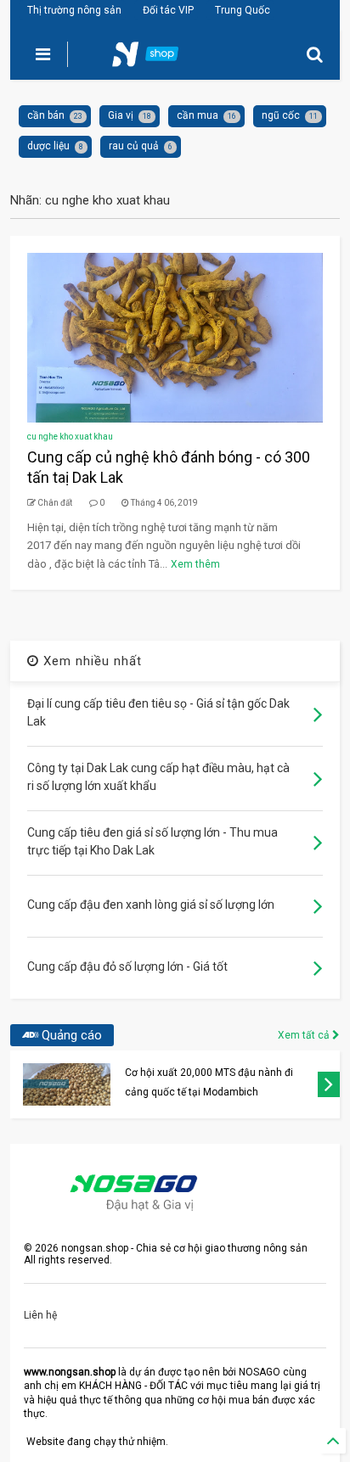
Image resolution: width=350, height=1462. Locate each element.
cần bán (46, 115)
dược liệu (48, 146)
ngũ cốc (281, 115)
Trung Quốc (242, 10)
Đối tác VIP (168, 10)
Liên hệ (40, 1315)
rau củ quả (134, 146)
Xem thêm (195, 564)
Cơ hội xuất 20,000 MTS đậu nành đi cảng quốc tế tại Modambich (209, 1082)
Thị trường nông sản (74, 10)
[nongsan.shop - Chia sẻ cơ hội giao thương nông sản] (155, 59)
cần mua (197, 115)
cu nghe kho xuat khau (70, 436)
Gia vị (120, 115)
